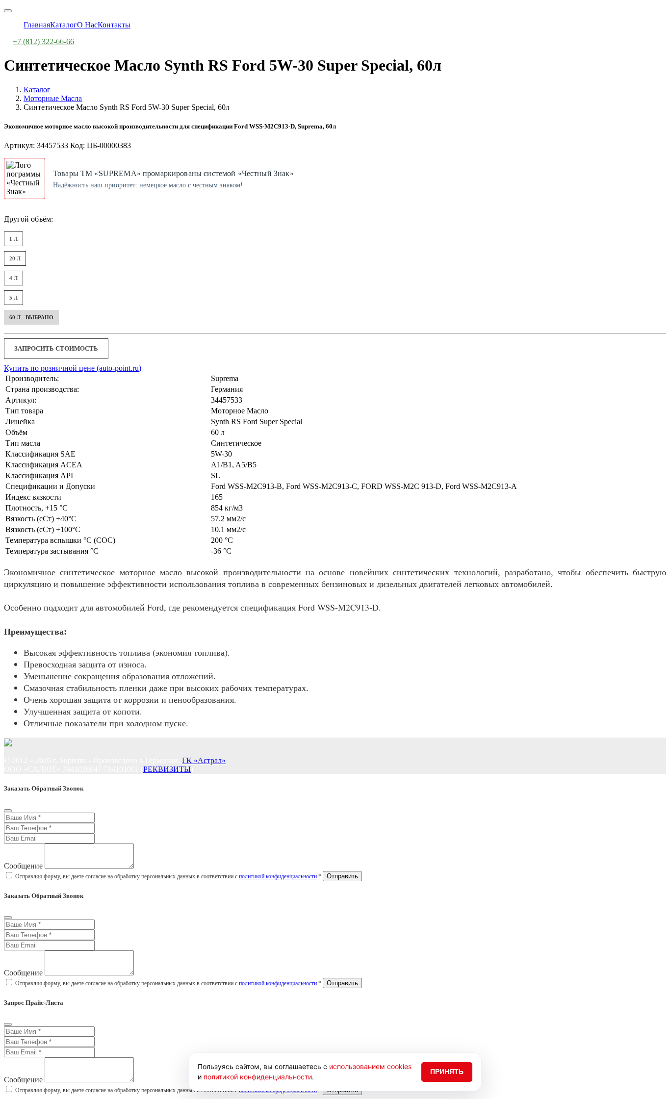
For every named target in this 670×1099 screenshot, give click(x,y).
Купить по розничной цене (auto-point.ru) (72, 368)
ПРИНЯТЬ (447, 1071)
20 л (15, 258)
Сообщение (23, 866)
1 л (13, 239)
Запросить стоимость (56, 348)
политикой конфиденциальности (278, 876)
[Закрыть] (8, 810)
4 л (13, 278)
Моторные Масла (53, 98)
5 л (13, 298)
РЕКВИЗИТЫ (167, 769)
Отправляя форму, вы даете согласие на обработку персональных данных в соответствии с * (168, 876)
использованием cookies (370, 1066)
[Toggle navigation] (8, 10)
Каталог (37, 89)
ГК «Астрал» (204, 760)
